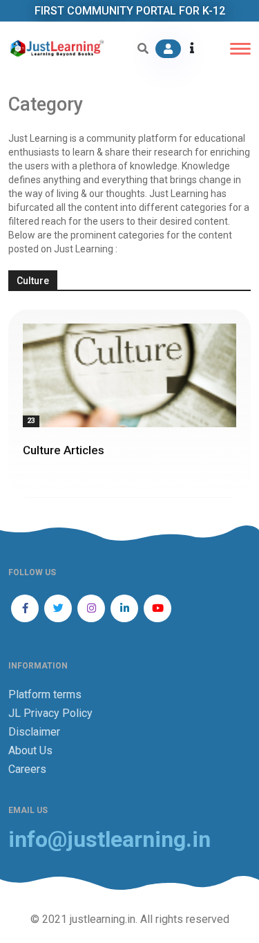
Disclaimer (34, 731)
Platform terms (44, 694)
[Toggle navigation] (240, 49)
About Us (30, 750)
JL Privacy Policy (50, 713)
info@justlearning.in (109, 839)
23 (31, 420)
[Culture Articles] (129, 375)
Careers (27, 769)
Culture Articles (63, 450)
